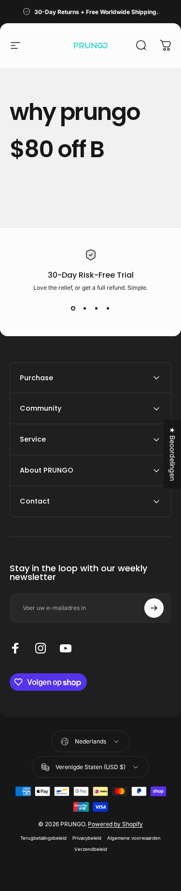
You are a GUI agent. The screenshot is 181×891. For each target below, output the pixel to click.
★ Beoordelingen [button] (172, 454)
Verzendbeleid (90, 849)
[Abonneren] (154, 608)
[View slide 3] (96, 308)
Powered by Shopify (115, 824)
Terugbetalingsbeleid (43, 838)
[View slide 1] (73, 308)
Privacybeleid (86, 838)
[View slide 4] (108, 308)
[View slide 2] (85, 308)
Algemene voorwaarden (134, 838)
